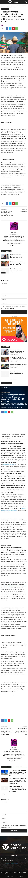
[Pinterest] (13, 28)
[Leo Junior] (2, 25)
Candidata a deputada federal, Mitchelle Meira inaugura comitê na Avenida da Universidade (18, 263)
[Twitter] (10, 28)
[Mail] (15, 245)
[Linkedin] (12, 245)
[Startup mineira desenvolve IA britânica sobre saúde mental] (5, 270)
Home (2, 5)
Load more (13, 378)
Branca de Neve (23, 211)
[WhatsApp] (16, 28)
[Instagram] (10, 245)
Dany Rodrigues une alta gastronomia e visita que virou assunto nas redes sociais (17, 256)
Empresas (10, 5)
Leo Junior (6, 25)
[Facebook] (7, 28)
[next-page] (4, 276)
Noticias (6, 5)
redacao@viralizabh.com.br (12, 863)
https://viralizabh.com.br (14, 234)
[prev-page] (2, 276)
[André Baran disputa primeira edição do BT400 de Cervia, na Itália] (5, 366)
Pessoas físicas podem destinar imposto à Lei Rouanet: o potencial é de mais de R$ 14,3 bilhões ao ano (7, 214)
